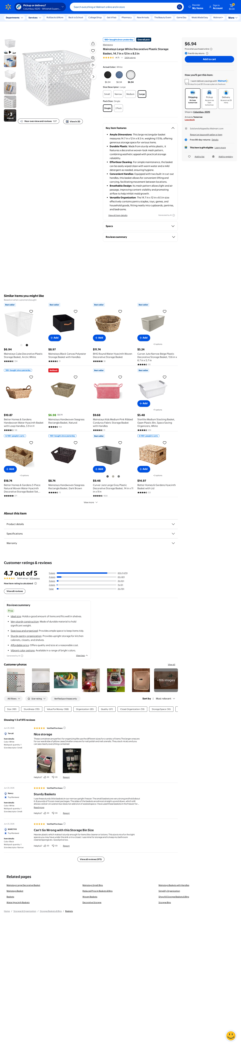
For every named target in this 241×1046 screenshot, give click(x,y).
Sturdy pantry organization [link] (26, 636)
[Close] (61, 17)
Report (66, 777)
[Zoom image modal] (93, 58)
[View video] (93, 65)
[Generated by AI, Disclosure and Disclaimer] (173, 215)
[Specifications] (173, 533)
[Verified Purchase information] (64, 727)
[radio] (107, 77)
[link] (166, 680)
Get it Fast (111, 17)
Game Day (181, 17)
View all (171, 664)
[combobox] (127, 7)
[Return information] (206, 53)
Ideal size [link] (16, 616)
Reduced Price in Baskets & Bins (97, 891)
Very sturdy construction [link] (25, 621)
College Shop (95, 17)
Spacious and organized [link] (24, 630)
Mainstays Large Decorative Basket (23, 885)
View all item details (117, 215)
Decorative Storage (91, 902)
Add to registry (226, 156)
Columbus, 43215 (201, 112)
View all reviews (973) (91, 859)
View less (80, 655)
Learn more (220, 147)
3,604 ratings (130, 58)
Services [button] (33, 17)
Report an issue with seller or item (206, 134)
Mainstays (108, 44)
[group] (119, 57)
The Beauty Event (162, 17)
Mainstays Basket (15, 891)
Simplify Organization (169, 891)
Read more (39, 807)
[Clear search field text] (172, 7)
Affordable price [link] (20, 645)
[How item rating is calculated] (35, 583)
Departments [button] (12, 17)
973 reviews (35, 578)
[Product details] (173, 524)
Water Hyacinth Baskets (18, 902)
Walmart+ (196, 17)
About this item (15, 513)
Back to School (76, 17)
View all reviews (15, 591)
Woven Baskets (89, 896)
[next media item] (93, 77)
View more (89, 502)
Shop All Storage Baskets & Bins (174, 896)
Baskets (10, 896)
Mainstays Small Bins (92, 885)
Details (215, 139)
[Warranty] (173, 543)
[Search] (179, 7)
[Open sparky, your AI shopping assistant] (231, 1036)
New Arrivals (143, 17)
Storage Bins (165, 902)
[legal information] (211, 49)
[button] (196, 7)
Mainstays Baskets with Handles (174, 885)
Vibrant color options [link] (23, 650)
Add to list (199, 156)
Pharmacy (127, 17)
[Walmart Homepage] (8, 7)
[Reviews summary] (122, 57)
